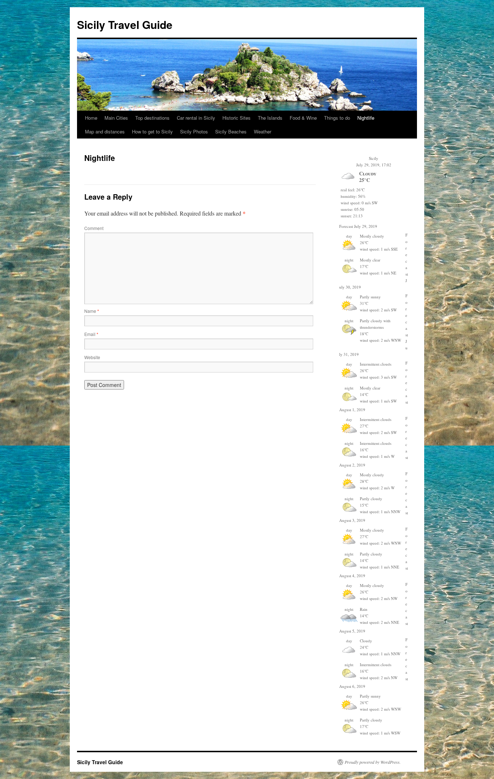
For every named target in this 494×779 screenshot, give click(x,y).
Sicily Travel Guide (125, 24)
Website (92, 357)
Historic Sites (236, 117)
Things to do (337, 117)
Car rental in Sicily (196, 117)
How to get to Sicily (152, 131)
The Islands (270, 117)
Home (91, 117)
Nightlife (365, 117)
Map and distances (105, 131)
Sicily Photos (194, 131)
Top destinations (152, 117)
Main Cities (116, 117)
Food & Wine (303, 117)
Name (91, 311)
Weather (262, 131)
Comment (93, 228)
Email (91, 334)
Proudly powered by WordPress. (373, 762)
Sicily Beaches (231, 131)
